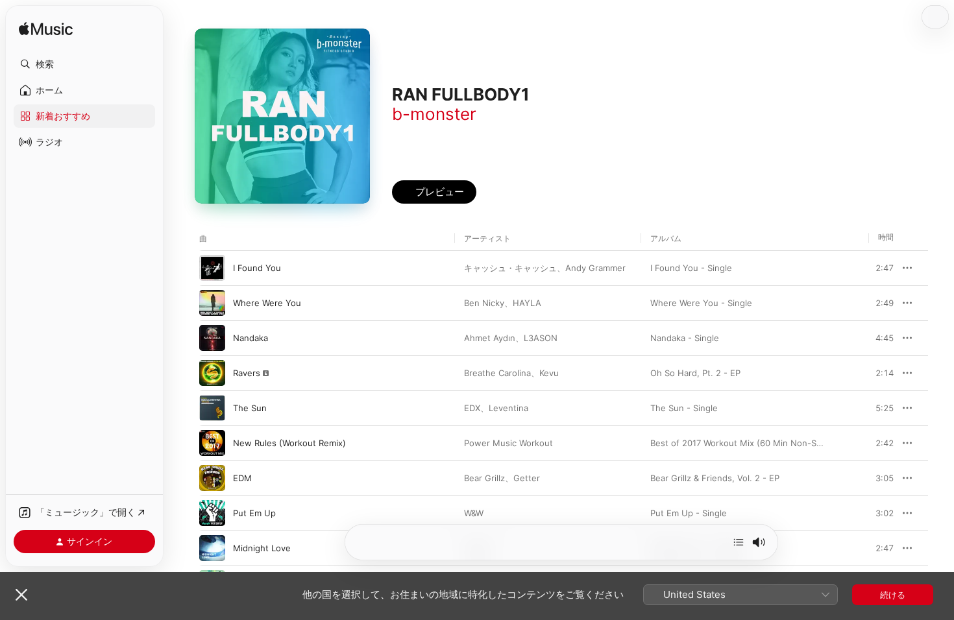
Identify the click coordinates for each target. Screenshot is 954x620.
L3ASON (540, 338)
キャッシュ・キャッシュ (510, 268)
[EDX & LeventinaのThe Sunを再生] (212, 408)
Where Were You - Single (701, 303)
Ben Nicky (484, 303)
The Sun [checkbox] (250, 408)
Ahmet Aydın (489, 338)
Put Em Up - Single (688, 513)
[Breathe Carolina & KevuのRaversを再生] (212, 373)
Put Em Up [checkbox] (254, 513)
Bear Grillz (484, 478)
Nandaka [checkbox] (250, 338)
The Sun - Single (684, 408)
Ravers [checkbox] (246, 373)
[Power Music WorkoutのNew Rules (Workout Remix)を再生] (212, 443)
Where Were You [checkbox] (267, 303)
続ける (892, 595)
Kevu (549, 373)
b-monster (434, 114)
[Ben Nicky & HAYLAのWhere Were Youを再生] (212, 303)
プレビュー (877, 268)
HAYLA (527, 303)
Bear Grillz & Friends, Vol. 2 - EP (714, 478)
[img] (46, 29)
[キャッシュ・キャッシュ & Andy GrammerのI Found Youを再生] (212, 268)
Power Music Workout (508, 443)
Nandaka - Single (684, 338)
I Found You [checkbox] (257, 268)
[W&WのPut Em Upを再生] (212, 513)
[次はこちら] (738, 542)
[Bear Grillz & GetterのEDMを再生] (212, 478)
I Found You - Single (691, 268)
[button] (84, 64)
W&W (473, 513)
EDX (472, 408)
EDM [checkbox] (242, 478)
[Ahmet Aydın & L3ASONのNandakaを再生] (212, 338)
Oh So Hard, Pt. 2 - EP (695, 373)
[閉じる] (21, 595)
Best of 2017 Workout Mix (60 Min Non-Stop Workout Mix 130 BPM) (787, 443)
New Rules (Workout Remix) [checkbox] (289, 443)
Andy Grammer (595, 268)
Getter (526, 478)
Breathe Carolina (497, 373)
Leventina (508, 408)
